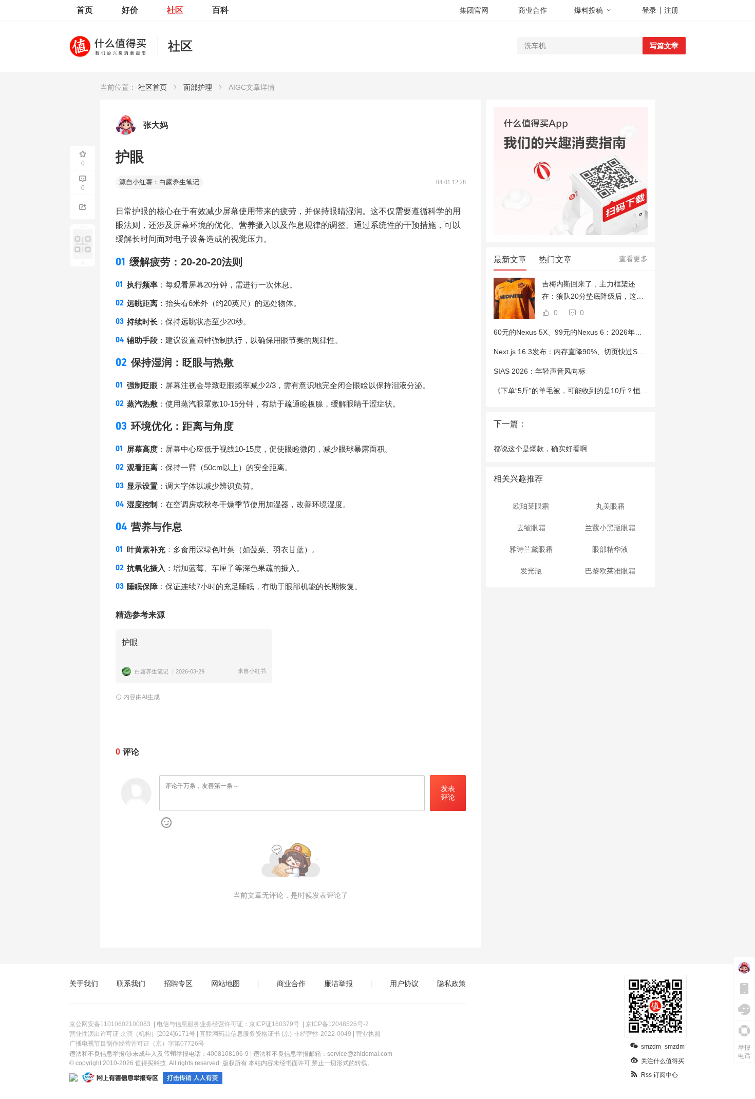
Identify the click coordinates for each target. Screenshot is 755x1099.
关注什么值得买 (662, 1061)
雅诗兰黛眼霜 (531, 549)
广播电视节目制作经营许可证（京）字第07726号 (136, 1043)
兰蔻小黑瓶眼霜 (610, 528)
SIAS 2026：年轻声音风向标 (540, 371)
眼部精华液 (610, 549)
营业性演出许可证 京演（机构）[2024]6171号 (132, 1033)
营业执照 (368, 1033)
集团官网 (474, 10)
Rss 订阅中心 (659, 1074)
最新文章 (510, 259)
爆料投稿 (588, 10)
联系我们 (131, 983)
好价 (130, 10)
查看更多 (633, 259)
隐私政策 (451, 983)
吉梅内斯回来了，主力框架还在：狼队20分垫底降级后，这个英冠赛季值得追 (593, 291)
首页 (85, 10)
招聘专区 (178, 983)
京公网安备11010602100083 (109, 1024)
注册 (671, 10)
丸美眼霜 (610, 506)
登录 (649, 10)
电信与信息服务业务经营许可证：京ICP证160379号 (228, 1024)
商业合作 (532, 10)
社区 (175, 10)
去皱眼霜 (531, 528)
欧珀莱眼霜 (531, 506)
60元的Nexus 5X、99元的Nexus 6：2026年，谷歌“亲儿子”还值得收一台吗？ (617, 332)
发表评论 (448, 792)
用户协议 (404, 983)
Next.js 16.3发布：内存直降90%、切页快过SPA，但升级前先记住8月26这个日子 (623, 352)
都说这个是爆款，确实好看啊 (540, 449)
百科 (220, 10)
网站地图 (225, 983)
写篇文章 (664, 46)
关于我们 (83, 983)
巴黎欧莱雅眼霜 (610, 571)
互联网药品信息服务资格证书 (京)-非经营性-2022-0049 (275, 1033)
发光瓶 (531, 571)
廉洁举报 (338, 983)
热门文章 (555, 259)
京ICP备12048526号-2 (337, 1024)
